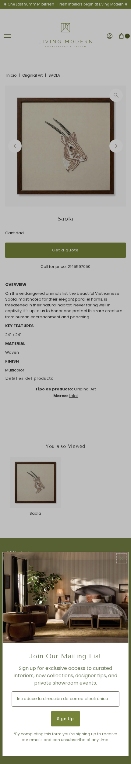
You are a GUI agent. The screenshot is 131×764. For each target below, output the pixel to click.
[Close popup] (121, 558)
